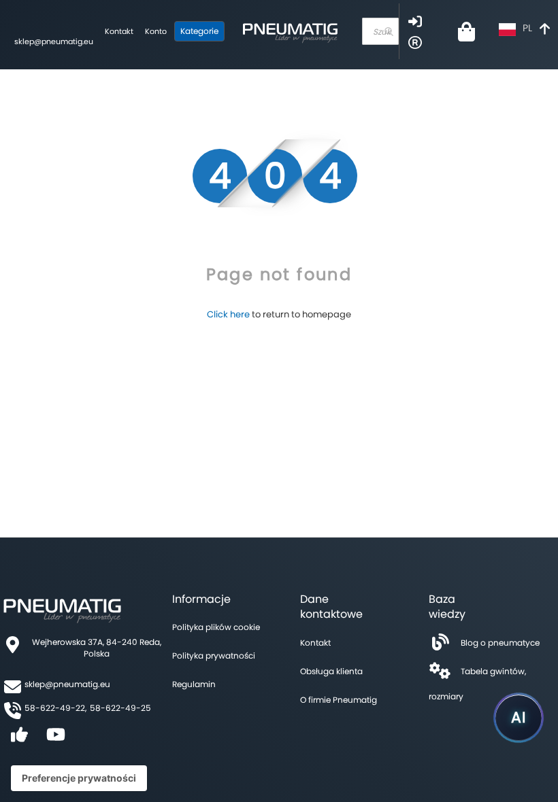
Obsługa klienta (331, 671)
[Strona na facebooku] (19, 739)
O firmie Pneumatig (338, 699)
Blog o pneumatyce (500, 642)
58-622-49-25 (120, 708)
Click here (228, 314)
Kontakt (119, 31)
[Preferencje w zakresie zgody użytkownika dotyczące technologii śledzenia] (79, 778)
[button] (526, 29)
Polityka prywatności (213, 655)
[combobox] (380, 31)
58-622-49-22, (55, 708)
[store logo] (290, 31)
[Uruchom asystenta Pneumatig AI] (518, 718)
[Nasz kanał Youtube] (55, 739)
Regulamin (194, 684)
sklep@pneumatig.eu (53, 41)
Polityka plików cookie (216, 627)
